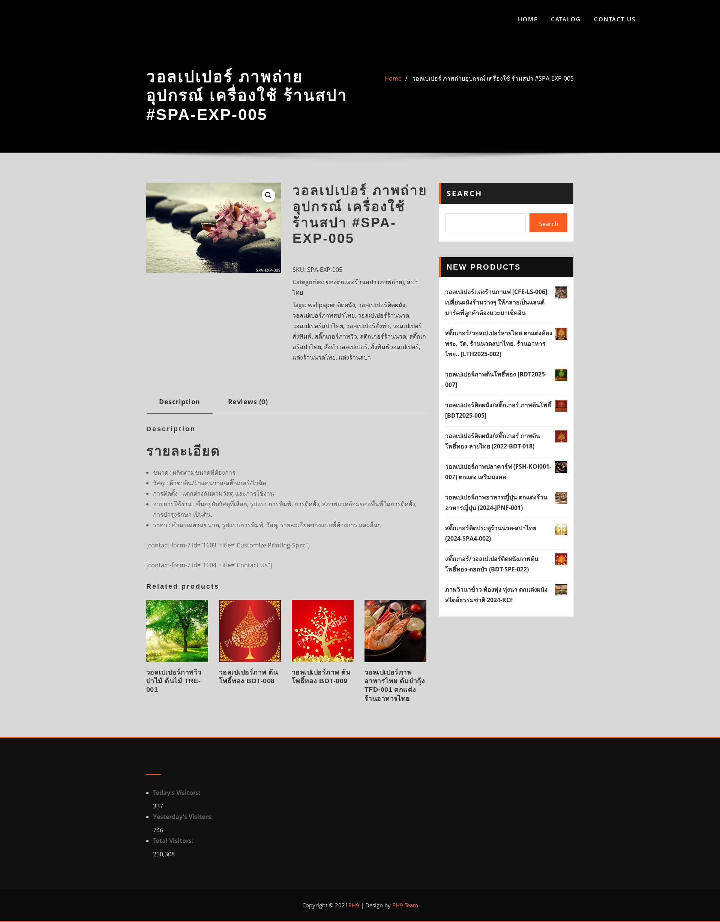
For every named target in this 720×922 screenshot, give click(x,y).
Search (464, 193)
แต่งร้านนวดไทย (314, 357)
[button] (268, 195)
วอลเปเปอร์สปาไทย (317, 326)
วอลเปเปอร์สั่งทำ (368, 326)
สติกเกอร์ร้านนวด (383, 336)
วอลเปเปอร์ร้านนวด (383, 315)
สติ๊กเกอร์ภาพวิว (336, 336)
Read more (149, 688)
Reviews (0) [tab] (248, 401)
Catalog (566, 19)
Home (528, 19)
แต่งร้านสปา (355, 357)
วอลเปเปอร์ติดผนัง (381, 305)
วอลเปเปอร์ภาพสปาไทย (323, 315)
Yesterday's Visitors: (183, 817)
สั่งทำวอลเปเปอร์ (346, 347)
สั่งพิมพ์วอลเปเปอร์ (394, 347)
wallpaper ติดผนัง (331, 305)
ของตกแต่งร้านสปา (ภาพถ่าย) (365, 282)
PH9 (353, 905)
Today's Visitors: (177, 793)
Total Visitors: (174, 841)
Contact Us (615, 19)
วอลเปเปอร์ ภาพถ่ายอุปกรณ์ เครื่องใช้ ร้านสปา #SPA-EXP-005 (493, 78)
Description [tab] (179, 401)
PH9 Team (404, 905)
